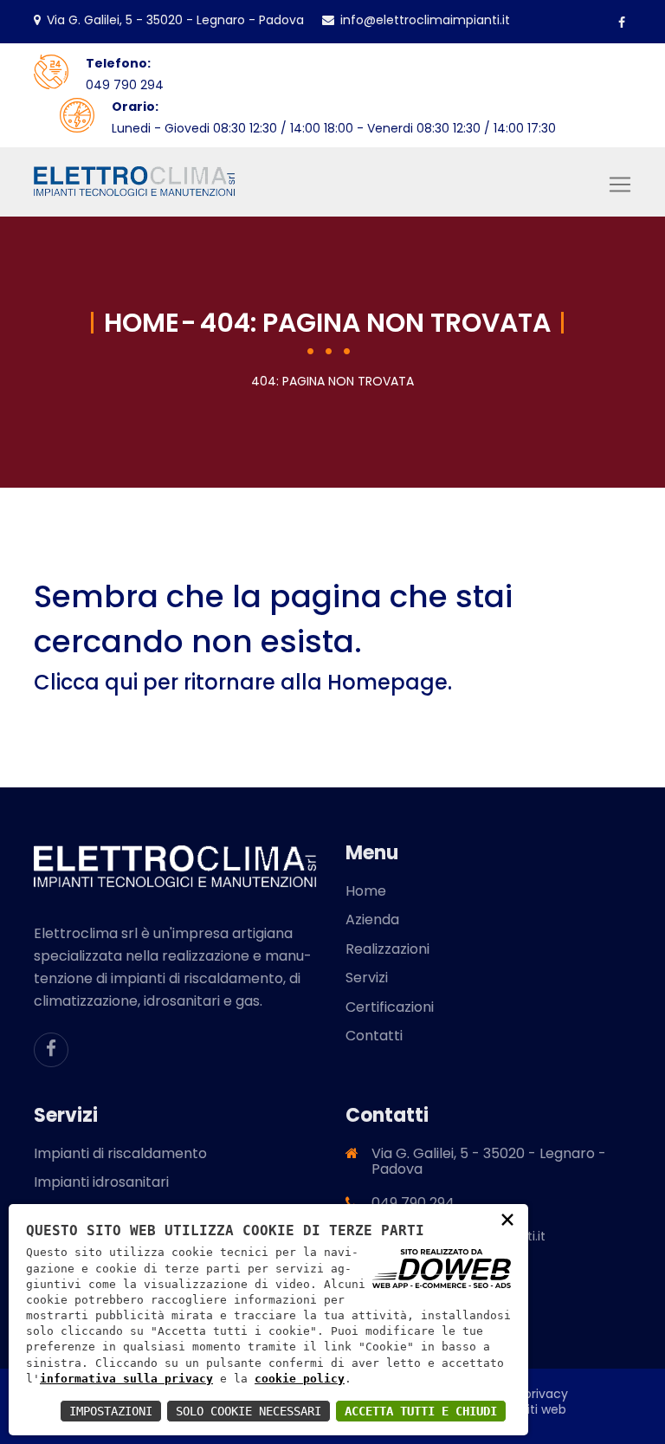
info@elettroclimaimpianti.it (425, 20)
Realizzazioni (387, 949)
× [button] (507, 1219)
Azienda (372, 919)
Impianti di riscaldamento (120, 1153)
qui (121, 682)
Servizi (366, 977)
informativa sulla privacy (126, 1378)
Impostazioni (110, 1411)
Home (141, 322)
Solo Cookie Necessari (248, 1411)
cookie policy (300, 1378)
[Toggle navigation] (620, 184)
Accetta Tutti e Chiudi (421, 1411)
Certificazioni (389, 1007)
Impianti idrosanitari (101, 1182)
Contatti (374, 1036)
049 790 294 (125, 85)
